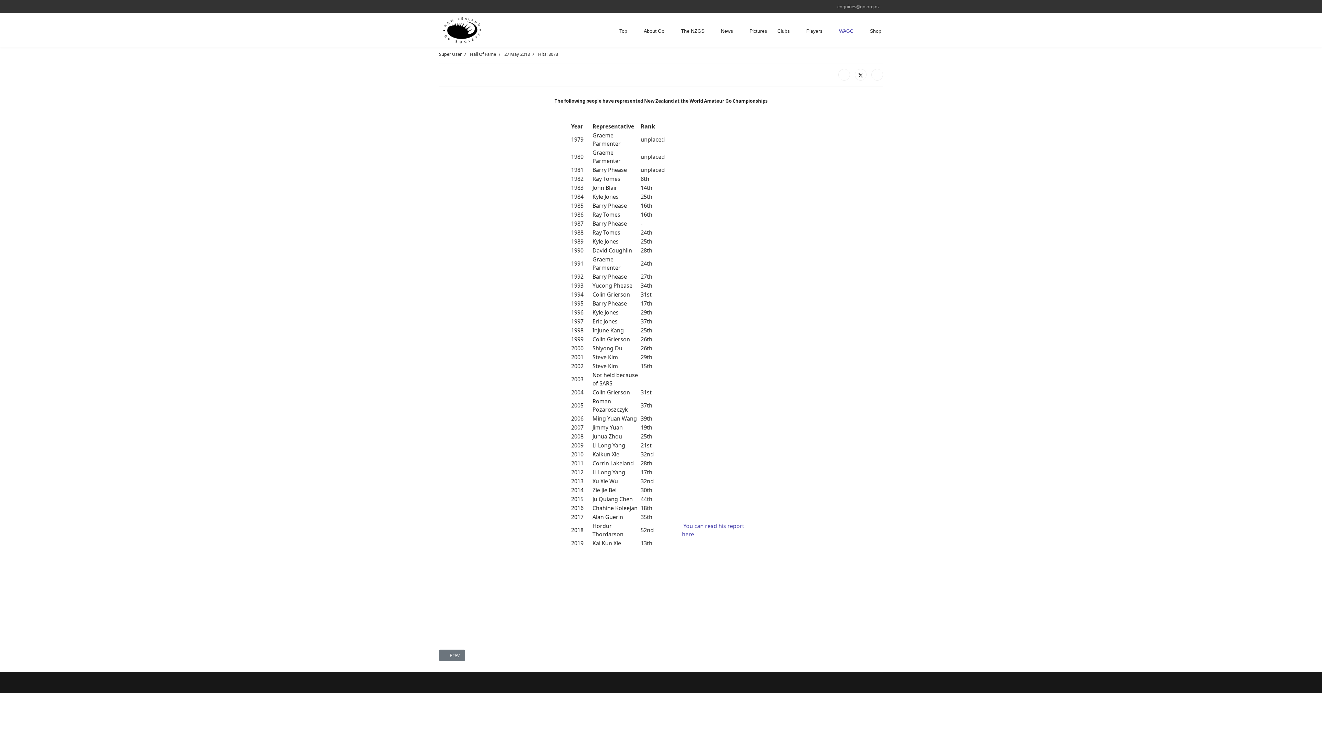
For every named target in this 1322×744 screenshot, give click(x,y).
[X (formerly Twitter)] (861, 75)
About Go (654, 31)
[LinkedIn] (877, 75)
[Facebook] (441, 6)
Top (623, 31)
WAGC (846, 31)
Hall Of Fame (483, 54)
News (727, 31)
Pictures (758, 31)
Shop (875, 31)
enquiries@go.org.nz (858, 7)
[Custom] (451, 6)
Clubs (783, 31)
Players (814, 31)
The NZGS (692, 31)
